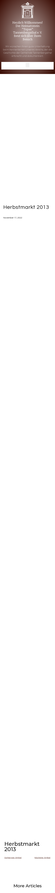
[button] (27, 65)
